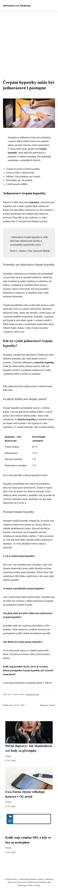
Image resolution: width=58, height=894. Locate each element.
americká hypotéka (44, 362)
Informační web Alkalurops (17, 5)
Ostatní (52, 705)
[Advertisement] (29, 42)
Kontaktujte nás (32, 694)
